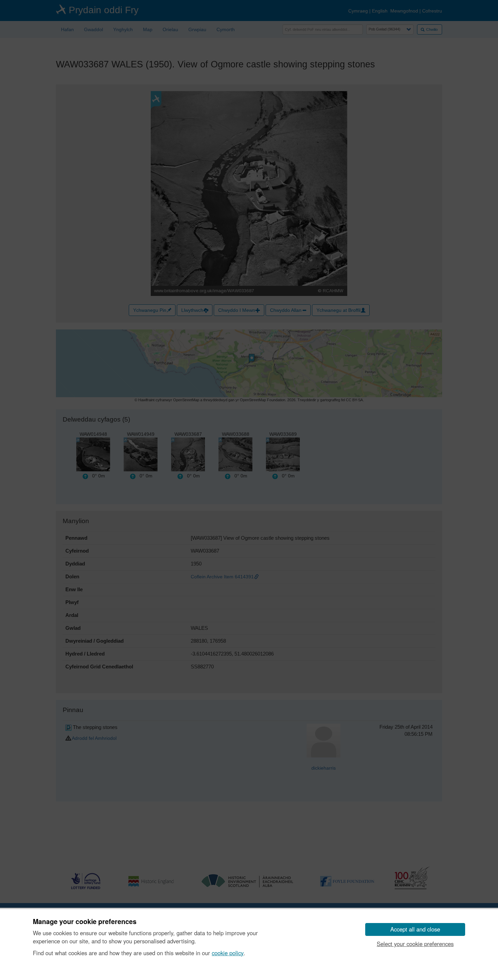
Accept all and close (415, 929)
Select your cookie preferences (415, 944)
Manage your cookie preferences (85, 921)
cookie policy (228, 953)
